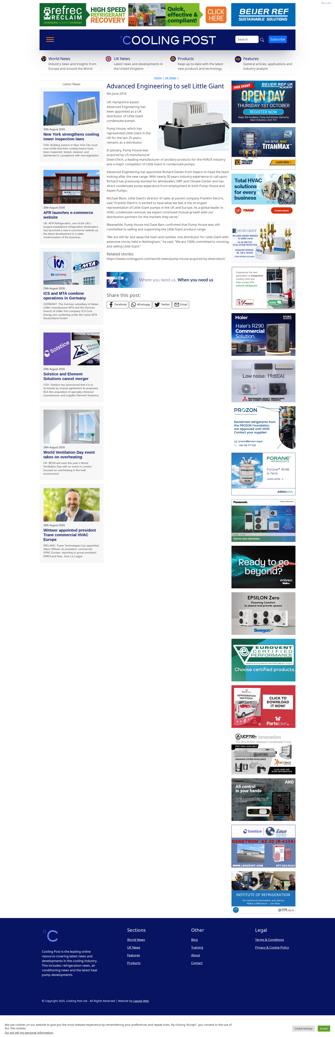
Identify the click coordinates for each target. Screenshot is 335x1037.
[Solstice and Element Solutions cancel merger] (71, 349)
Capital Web (141, 1001)
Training (197, 947)
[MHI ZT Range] (263, 381)
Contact (197, 963)
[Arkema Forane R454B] (263, 474)
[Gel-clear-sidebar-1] (263, 753)
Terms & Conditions (269, 940)
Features (251, 58)
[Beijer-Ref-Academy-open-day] (263, 102)
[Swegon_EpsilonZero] (263, 613)
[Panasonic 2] (263, 520)
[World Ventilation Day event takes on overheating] (71, 427)
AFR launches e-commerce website (68, 214)
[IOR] (263, 892)
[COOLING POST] (263, 799)
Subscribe (277, 39)
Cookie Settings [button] (303, 1028)
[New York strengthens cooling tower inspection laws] (71, 108)
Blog (194, 940)
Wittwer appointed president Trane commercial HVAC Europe (69, 535)
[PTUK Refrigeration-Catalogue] (263, 706)
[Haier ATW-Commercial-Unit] (263, 334)
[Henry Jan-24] (263, 241)
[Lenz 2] (263, 846)
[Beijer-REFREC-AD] (167, 14)
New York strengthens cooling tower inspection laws (71, 136)
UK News (122, 58)
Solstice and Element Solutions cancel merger (66, 376)
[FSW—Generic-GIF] (168, 279)
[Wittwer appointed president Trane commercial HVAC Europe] (71, 505)
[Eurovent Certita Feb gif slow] (263, 660)
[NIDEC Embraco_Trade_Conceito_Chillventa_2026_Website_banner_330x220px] (263, 567)
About (195, 955)
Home (158, 78)
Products (186, 58)
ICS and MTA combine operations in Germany (64, 295)
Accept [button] (324, 1028)
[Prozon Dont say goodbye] (263, 427)
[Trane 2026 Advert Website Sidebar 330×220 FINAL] (263, 195)
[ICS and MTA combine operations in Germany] (71, 268)
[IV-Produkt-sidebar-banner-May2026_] (263, 288)
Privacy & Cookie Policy (272, 947)
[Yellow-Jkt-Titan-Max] (263, 148)
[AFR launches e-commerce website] (71, 187)
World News (59, 58)
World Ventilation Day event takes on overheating (69, 454)
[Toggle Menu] (50, 39)
